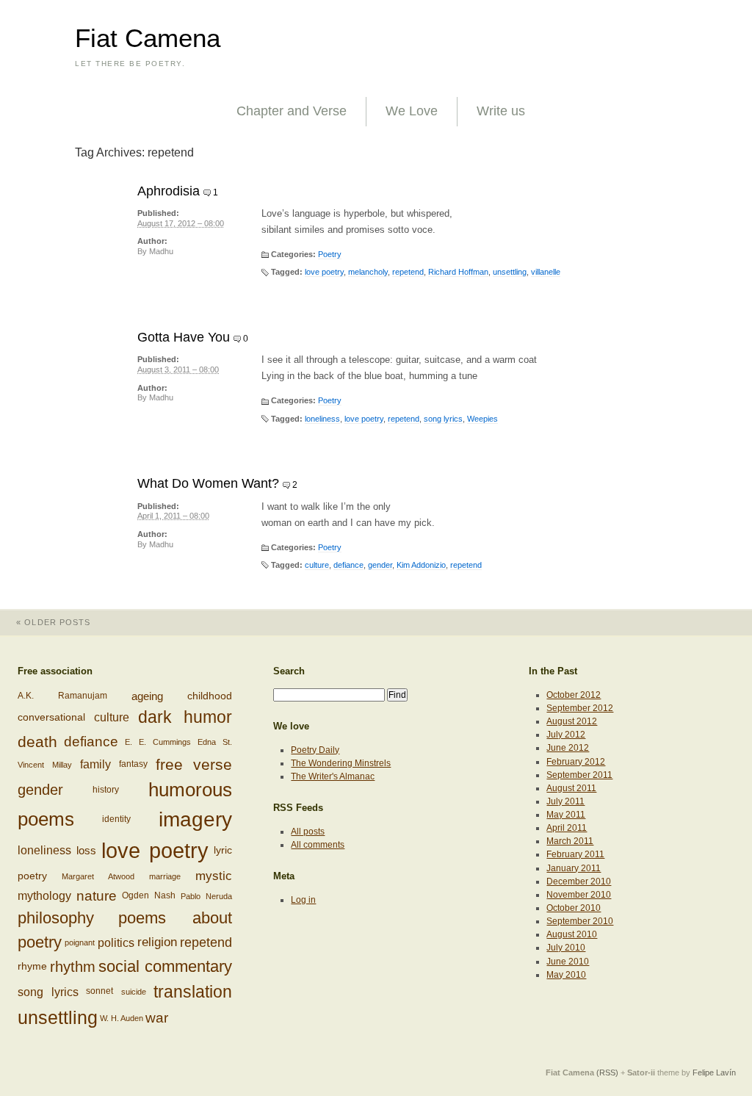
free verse (194, 764)
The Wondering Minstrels (341, 763)
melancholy (368, 271)
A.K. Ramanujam (62, 696)
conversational (51, 717)
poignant (80, 942)
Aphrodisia (168, 191)
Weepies (482, 418)
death (37, 741)
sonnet (99, 991)
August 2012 (571, 721)
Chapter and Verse (291, 111)
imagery (195, 819)
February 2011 (575, 854)
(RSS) (607, 1072)
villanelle (545, 271)
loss (86, 850)
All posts (308, 831)
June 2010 (567, 961)
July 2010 (565, 947)
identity (116, 819)
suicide (133, 991)
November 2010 (578, 895)
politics (116, 942)
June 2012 (567, 748)
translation (192, 991)
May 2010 (566, 975)
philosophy (56, 918)
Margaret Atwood (98, 876)
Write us (501, 111)
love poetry (324, 271)
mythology (44, 896)
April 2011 (566, 828)
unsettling (510, 271)
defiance (348, 564)
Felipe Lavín (714, 1072)
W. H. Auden (121, 1018)
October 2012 (573, 695)
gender (380, 564)
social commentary (165, 966)
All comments (317, 845)
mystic (213, 875)
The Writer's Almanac (333, 776)
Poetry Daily (315, 750)
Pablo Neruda (206, 896)
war (156, 1017)
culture (317, 564)
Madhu (161, 251)
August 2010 (571, 934)
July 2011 (565, 801)
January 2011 (573, 868)
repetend (408, 271)
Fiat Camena (147, 38)
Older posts (53, 622)
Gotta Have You (183, 337)
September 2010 (579, 921)
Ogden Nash (149, 895)
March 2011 (569, 841)
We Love (412, 111)
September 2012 (579, 708)
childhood (209, 696)
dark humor (184, 717)
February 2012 (575, 762)
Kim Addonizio (421, 564)
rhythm (72, 967)
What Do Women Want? (208, 483)
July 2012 (565, 734)
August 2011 (571, 788)
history (106, 790)
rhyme (32, 966)
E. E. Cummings (158, 742)
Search (289, 671)
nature (96, 896)
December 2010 (578, 881)
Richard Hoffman (458, 271)
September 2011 (579, 775)
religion (157, 941)
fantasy (133, 764)
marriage (165, 876)
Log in (303, 900)
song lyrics (443, 418)
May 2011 (565, 815)
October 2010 (573, 908)
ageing (147, 696)
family (95, 764)
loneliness (322, 418)
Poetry (329, 254)
